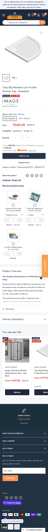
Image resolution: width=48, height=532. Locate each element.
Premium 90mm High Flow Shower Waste (13, 209)
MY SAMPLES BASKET (34, 530)
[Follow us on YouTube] (20, 497)
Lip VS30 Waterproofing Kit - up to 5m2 (13, 248)
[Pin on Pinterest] (32, 175)
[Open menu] (3, 15)
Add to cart (24, 156)
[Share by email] (41, 175)
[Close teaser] (41, 278)
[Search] (42, 22)
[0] (33, 15)
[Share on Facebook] (27, 175)
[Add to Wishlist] (41, 33)
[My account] (38, 15)
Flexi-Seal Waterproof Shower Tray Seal (35, 209)
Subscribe (10, 478)
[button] (45, 266)
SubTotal (6, 180)
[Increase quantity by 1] (28, 137)
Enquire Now (24, 162)
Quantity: (6, 138)
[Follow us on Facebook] (6, 497)
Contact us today (24, 419)
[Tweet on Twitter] (36, 175)
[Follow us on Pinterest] (16, 497)
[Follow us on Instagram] (11, 497)
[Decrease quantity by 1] (15, 137)
